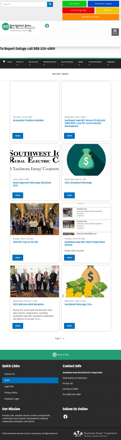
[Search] (50, 4)
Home (9, 62)
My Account (33, 62)
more (17, 136)
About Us (19, 62)
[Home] (18, 27)
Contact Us (9, 374)
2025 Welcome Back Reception (28, 304)
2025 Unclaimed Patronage (78, 183)
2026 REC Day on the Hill (25, 242)
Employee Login (11, 399)
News (7, 380)
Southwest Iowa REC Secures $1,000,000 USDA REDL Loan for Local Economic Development (85, 123)
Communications (95, 62)
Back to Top (63, 354)
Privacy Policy (10, 392)
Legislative (111, 62)
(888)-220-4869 (73, 394)
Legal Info (9, 386)
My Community (67, 62)
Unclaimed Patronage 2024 (78, 304)
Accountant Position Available (28, 120)
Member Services (49, 62)
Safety (80, 62)
